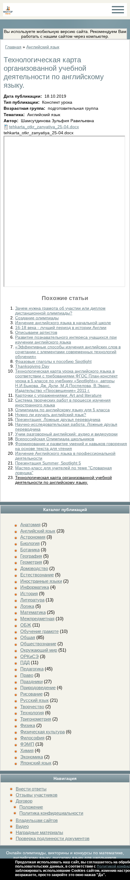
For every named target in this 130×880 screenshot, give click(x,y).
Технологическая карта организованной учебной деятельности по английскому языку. (63, 480)
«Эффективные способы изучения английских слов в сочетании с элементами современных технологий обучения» (68, 351)
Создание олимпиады (37, 317)
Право (26, 675)
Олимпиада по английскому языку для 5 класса (62, 409)
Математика (33, 612)
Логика (27, 606)
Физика (27, 725)
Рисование (31, 693)
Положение (31, 807)
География (31, 556)
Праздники (31, 681)
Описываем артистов (36, 332)
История (29, 593)
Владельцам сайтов (37, 820)
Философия (32, 737)
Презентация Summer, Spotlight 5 (48, 463)
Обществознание (38, 643)
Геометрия (31, 562)
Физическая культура (42, 731)
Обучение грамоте (39, 631)
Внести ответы (31, 788)
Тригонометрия (35, 719)
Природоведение (38, 687)
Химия (27, 750)
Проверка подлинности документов (52, 838)
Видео (22, 826)
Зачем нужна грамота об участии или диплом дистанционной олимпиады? (60, 310)
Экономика (31, 756)
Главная (13, 46)
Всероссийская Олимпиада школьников (54, 438)
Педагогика (32, 668)
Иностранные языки (41, 581)
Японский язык (35, 762)
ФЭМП (27, 744)
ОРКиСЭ (29, 656)
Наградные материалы (39, 832)
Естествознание (37, 574)
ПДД (25, 662)
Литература (32, 599)
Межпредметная (37, 618)
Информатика (34, 587)
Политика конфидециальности (51, 813)
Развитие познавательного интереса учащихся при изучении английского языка (66, 339)
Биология (30, 543)
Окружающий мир (38, 650)
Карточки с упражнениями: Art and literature (58, 395)
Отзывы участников (36, 794)
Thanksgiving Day (32, 366)
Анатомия (30, 524)
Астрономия (32, 536)
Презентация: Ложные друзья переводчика (57, 419)
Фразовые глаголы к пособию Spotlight (53, 361)
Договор (24, 800)
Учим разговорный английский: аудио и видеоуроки (66, 434)
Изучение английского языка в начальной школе (63, 322)
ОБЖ (25, 624)
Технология (32, 712)
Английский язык (37, 530)
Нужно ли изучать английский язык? (50, 414)
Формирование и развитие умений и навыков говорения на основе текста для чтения (71, 446)
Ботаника (30, 549)
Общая (27, 637)
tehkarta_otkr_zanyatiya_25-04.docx (44, 126)
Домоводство (34, 568)
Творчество (32, 706)
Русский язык (34, 700)
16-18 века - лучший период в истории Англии (60, 327)
